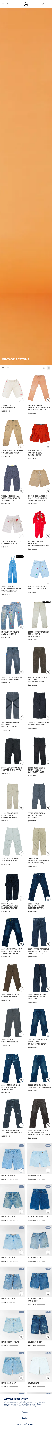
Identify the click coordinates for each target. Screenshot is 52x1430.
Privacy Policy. (31, 1406)
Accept (25, 1412)
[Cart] (49, 4)
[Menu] (3, 4)
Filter (7, 368)
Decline (25, 1418)
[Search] (8, 4)
